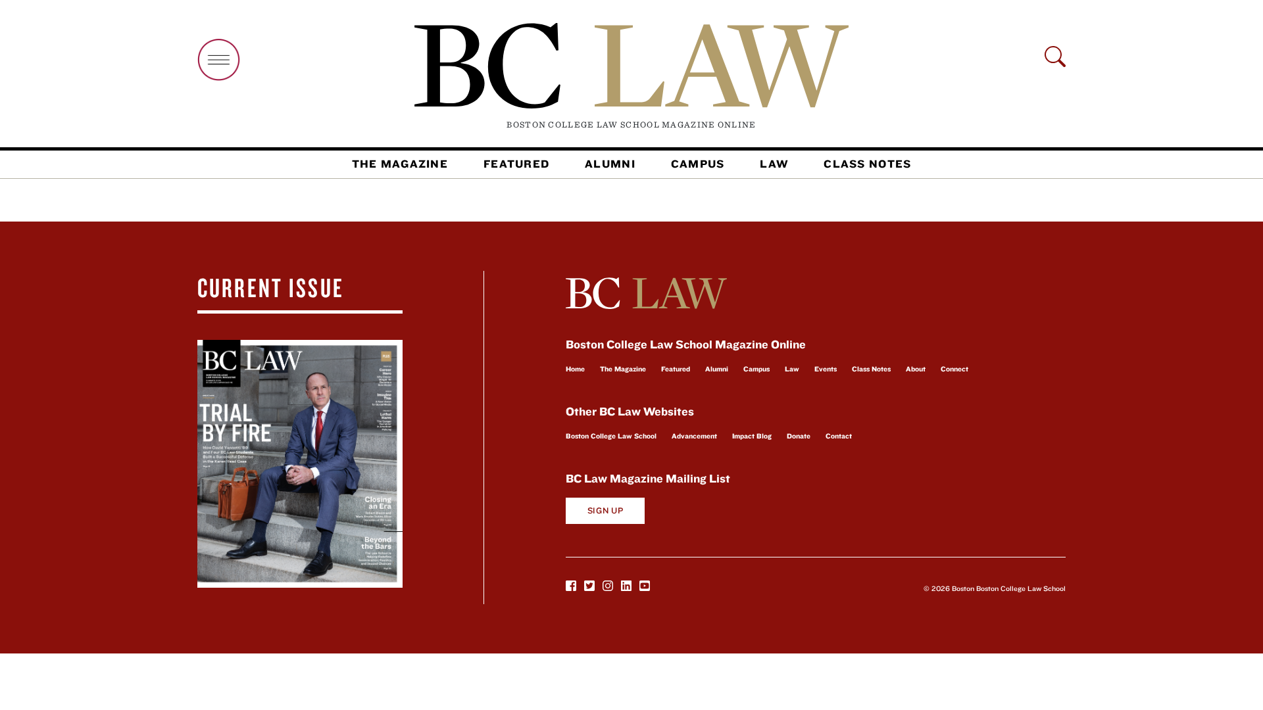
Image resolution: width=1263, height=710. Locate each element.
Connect (954, 368)
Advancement (694, 435)
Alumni (610, 163)
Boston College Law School (611, 435)
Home (575, 368)
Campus (698, 163)
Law (774, 163)
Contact (839, 435)
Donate (798, 435)
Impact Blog (752, 435)
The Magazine (400, 163)
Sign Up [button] (605, 510)
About (916, 368)
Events (825, 368)
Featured (516, 163)
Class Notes (867, 163)
